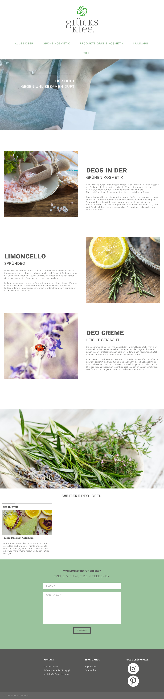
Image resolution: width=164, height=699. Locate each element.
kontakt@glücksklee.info (56, 674)
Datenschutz (91, 670)
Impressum (90, 666)
